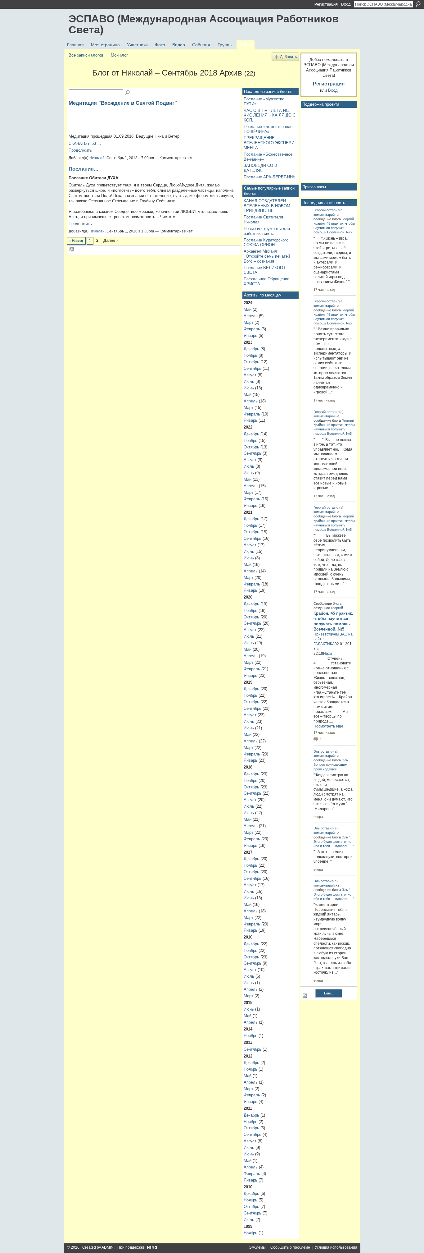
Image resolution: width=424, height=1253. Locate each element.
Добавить (288, 57)
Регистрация (326, 4)
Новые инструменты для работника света (267, 231)
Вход (346, 4)
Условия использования (336, 1247)
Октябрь (251, 362)
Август (250, 375)
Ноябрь (250, 355)
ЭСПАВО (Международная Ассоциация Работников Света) (204, 24)
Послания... (83, 169)
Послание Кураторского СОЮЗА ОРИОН (266, 242)
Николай (97, 158)
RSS (72, 249)
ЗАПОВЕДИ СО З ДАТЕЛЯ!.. (260, 168)
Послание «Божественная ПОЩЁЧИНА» (268, 129)
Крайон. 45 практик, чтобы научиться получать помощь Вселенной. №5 (334, 228)
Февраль (252, 329)
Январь (250, 335)
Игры (327, 653)
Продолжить (80, 150)
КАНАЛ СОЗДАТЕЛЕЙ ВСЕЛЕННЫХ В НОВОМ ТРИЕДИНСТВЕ (267, 206)
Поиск (418, 4)
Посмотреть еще (328, 726)
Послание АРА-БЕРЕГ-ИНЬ (269, 177)
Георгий (319, 210)
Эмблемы (257, 1247)
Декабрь (251, 349)
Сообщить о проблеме (290, 1247)
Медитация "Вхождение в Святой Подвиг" (123, 103)
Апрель (251, 316)
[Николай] (78, 84)
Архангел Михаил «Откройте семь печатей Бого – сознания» (267, 256)
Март (248, 322)
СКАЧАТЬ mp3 (82, 143)
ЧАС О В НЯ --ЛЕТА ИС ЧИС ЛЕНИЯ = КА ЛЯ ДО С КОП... (269, 115)
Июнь (249, 388)
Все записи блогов (86, 55)
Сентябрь (252, 368)
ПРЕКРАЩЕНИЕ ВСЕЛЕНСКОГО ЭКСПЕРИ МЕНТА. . (269, 142)
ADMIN (107, 1247)
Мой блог (119, 55)
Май (247, 309)
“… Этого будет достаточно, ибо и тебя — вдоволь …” (333, 841)
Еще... (329, 993)
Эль (316, 751)
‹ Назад (76, 240)
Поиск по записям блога (128, 93)
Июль (249, 381)
